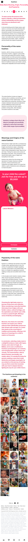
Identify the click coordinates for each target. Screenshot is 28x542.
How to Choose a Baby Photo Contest (12, 530)
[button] (2, 1)
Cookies (11, 507)
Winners (15, 505)
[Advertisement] (14, 79)
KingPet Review (4, 531)
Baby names (22, 505)
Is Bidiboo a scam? (4, 508)
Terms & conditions (4, 507)
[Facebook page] (15, 503)
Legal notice (15, 507)
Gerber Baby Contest (13, 531)
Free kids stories (16, 508)
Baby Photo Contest (9, 505)
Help (18, 505)
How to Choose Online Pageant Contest (10, 533)
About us (11, 508)
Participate (14, 244)
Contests (14, 249)
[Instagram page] (17, 503)
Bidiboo (2, 505)
